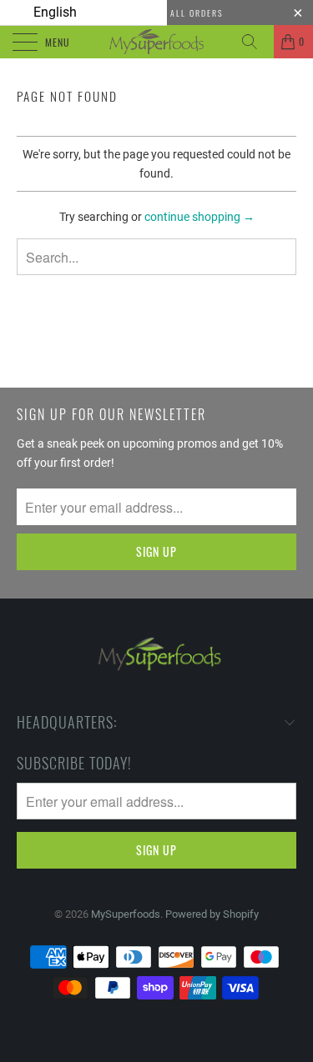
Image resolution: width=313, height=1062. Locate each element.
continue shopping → (199, 216)
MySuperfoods (125, 914)
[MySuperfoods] (156, 41)
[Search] (255, 41)
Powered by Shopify (212, 914)
